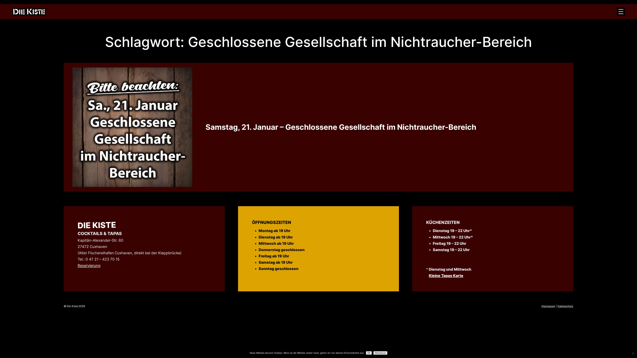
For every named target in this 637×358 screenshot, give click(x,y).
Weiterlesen (380, 353)
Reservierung (89, 265)
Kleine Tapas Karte (446, 275)
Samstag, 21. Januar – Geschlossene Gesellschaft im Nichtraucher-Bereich (341, 127)
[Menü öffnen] (621, 11)
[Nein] (633, 353)
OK (368, 353)
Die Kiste (97, 225)
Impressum (548, 306)
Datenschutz (565, 306)
